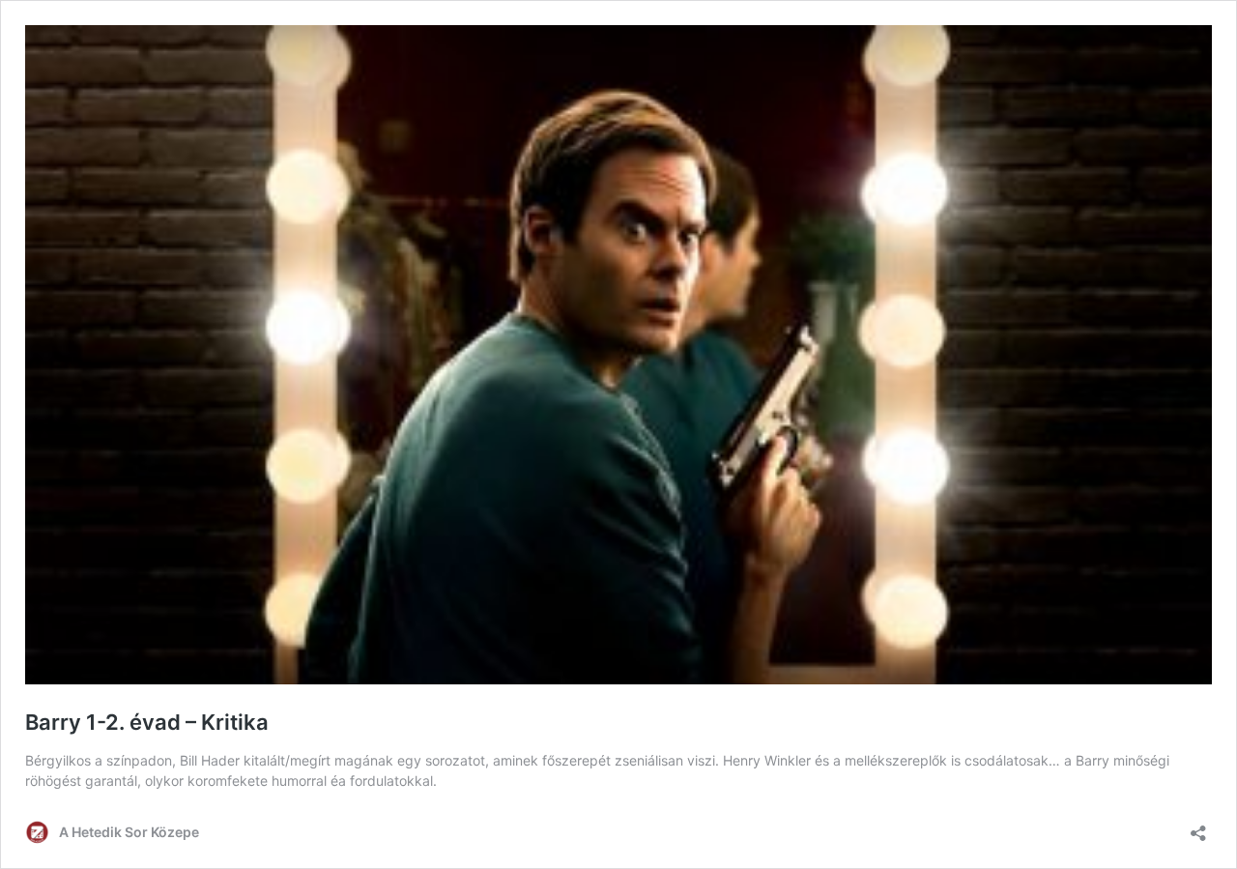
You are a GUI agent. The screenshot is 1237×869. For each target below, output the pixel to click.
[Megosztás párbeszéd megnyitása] (1198, 827)
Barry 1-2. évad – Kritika (147, 722)
